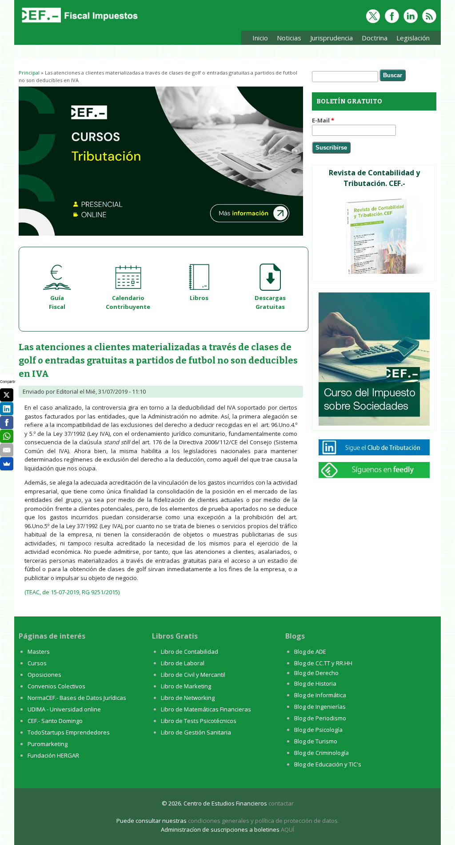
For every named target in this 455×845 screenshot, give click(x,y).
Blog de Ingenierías (320, 707)
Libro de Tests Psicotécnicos (198, 721)
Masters (39, 651)
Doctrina (372, 39)
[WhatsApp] (6, 436)
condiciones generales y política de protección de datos (263, 821)
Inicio (260, 37)
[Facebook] (6, 422)
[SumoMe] (6, 463)
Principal (29, 72)
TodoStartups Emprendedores (69, 732)
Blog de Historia (315, 683)
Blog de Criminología (321, 753)
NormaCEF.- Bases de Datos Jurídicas (77, 698)
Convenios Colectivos (56, 686)
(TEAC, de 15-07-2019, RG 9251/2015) (72, 592)
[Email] (6, 450)
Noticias (289, 37)
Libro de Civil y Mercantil (193, 675)
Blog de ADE (310, 651)
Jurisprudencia (329, 39)
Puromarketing (48, 744)
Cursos (37, 663)
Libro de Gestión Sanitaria (196, 732)
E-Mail (323, 120)
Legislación (411, 39)
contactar (281, 803)
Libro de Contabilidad (189, 651)
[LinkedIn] (6, 408)
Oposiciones (44, 675)
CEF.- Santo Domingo (55, 721)
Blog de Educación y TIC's (327, 764)
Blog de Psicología (318, 730)
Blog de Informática (320, 695)
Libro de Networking (188, 698)
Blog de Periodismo (320, 718)
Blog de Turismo (315, 741)
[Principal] (79, 23)
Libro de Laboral (182, 663)
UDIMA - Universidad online (64, 709)
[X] (6, 395)
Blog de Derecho (316, 673)
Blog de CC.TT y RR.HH (323, 663)
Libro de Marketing (186, 686)
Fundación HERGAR (53, 755)
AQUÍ (287, 829)
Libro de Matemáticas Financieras (206, 709)
